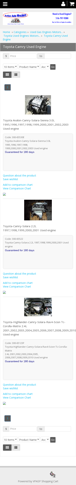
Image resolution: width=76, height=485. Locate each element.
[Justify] (15, 75)
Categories (20, 32)
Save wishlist (10, 179)
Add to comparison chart (18, 184)
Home (6, 32)
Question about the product (19, 175)
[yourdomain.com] (38, 18)
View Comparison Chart (17, 188)
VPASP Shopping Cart (45, 481)
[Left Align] (7, 75)
